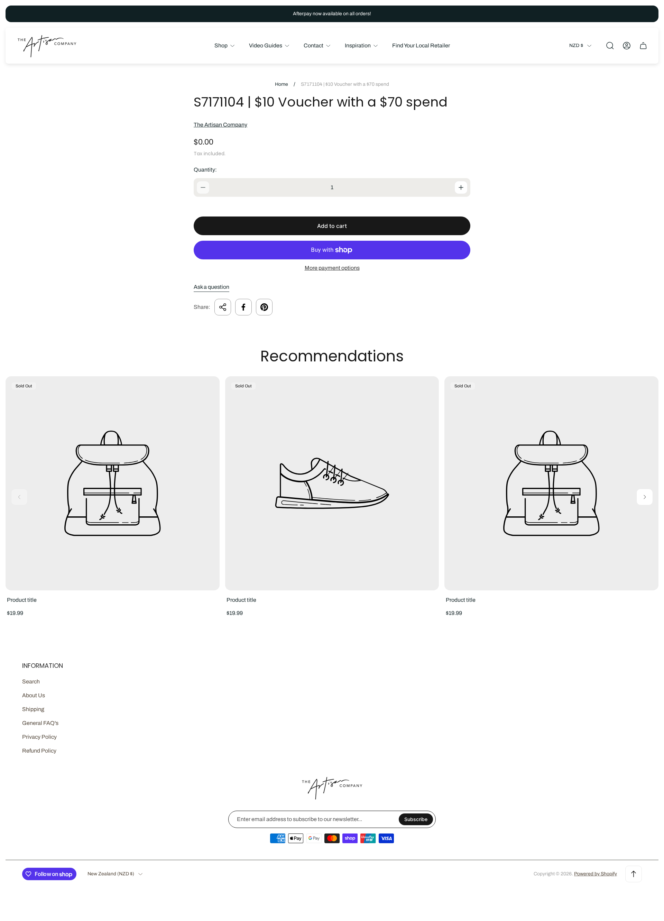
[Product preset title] (113, 483)
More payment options (332, 268)
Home (281, 84)
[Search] (610, 45)
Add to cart (332, 225)
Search (31, 681)
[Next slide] (644, 497)
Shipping (33, 709)
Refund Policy (39, 751)
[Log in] (626, 45)
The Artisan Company (220, 125)
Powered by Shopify (595, 873)
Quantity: (205, 170)
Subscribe (415, 819)
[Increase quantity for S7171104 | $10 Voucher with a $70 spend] (461, 187)
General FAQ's (40, 723)
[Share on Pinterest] (264, 307)
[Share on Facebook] (243, 307)
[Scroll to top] (633, 874)
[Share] (222, 307)
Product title (22, 600)
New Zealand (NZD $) (110, 873)
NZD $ (576, 45)
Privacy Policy (39, 737)
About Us (33, 695)
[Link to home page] (332, 788)
